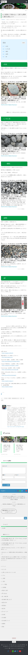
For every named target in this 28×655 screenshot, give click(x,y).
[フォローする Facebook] (24, 491)
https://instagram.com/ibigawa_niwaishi (10, 365)
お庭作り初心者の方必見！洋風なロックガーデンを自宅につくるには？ (6, 448)
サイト (3, 479)
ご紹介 (3, 581)
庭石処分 (4, 605)
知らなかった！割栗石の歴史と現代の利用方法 (12, 552)
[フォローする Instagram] (18, 491)
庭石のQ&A (4, 602)
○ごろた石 (7, 49)
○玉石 (6, 46)
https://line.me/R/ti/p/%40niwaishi (9, 375)
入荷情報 (4, 587)
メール (16, 475)
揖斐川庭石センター (15, 398)
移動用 (3, 623)
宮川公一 (4, 19)
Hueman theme (20, 648)
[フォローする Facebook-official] (16, 491)
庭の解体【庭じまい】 (7, 599)
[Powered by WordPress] (9, 648)
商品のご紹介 (5, 590)
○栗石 (6, 51)
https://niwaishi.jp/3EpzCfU (7, 353)
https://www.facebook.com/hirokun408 (10, 369)
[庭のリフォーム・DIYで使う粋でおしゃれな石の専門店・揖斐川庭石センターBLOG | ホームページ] (5, 2)
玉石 (21, 398)
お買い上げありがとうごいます (9, 572)
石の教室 (4, 617)
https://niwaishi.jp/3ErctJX (7, 386)
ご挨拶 (3, 578)
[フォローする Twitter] (22, 491)
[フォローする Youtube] (26, 491)
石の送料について (6, 620)
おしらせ (4, 569)
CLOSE (23, 42)
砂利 (2, 400)
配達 (3, 626)
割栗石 (10, 398)
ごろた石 (5, 398)
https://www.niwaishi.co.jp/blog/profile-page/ (15, 426)
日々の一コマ (5, 611)
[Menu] (26, 1)
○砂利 (6, 54)
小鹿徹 (25, 552)
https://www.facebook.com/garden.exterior (11, 361)
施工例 (3, 608)
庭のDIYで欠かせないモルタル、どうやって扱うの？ (13, 547)
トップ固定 (4, 584)
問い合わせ (4, 593)
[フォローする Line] (20, 491)
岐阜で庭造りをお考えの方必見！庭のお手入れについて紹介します (19, 448)
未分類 (3, 614)
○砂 (6, 56)
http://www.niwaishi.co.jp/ (7, 357)
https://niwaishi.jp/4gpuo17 (7, 381)
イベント (4, 566)
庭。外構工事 (5, 596)
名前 (3, 475)
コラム (2, 10)
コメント (4, 466)
